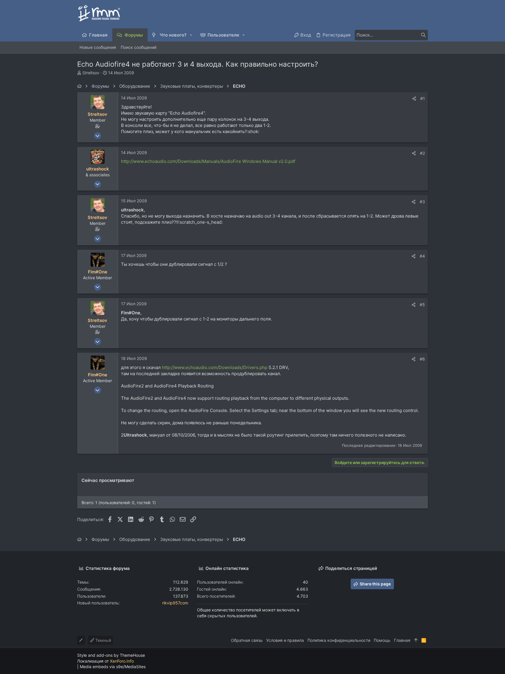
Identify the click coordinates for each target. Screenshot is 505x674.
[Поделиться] (414, 98)
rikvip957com (175, 602)
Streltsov (90, 72)
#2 (422, 153)
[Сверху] (416, 640)
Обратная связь (247, 640)
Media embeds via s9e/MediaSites (113, 666)
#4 (422, 256)
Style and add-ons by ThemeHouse (111, 655)
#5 (422, 304)
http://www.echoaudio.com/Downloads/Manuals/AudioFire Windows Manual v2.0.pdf (208, 161)
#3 (422, 201)
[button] (191, 35)
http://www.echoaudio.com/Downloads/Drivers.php (214, 367)
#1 (422, 98)
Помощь (382, 640)
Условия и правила (285, 640)
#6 (422, 358)
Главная (402, 640)
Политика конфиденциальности (338, 640)
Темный (102, 640)
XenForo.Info (122, 661)
